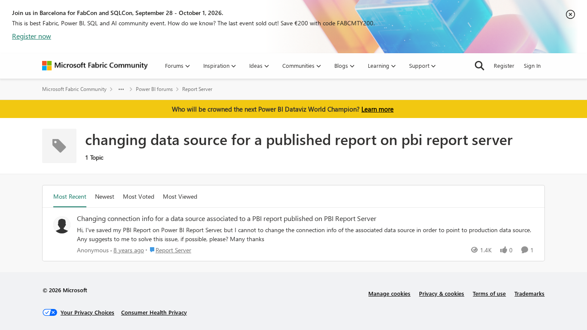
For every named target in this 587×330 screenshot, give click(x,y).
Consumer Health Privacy (154, 312)
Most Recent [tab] (69, 196)
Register (504, 65)
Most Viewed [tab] (180, 196)
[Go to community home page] (95, 65)
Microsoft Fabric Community (74, 89)
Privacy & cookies (441, 293)
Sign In (532, 65)
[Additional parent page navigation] (121, 89)
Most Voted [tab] (138, 196)
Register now (31, 35)
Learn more (377, 109)
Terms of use (489, 293)
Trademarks (529, 293)
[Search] (479, 66)
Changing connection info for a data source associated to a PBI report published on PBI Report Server (226, 218)
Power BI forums (154, 89)
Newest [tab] (104, 196)
